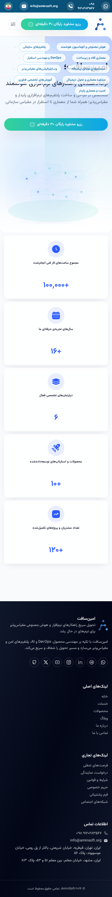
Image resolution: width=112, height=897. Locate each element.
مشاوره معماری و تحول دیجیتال (86, 79)
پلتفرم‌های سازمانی (34, 47)
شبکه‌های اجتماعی (94, 802)
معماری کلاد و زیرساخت (90, 58)
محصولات (101, 711)
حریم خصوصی (97, 787)
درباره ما (102, 726)
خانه (105, 697)
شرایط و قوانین (97, 780)
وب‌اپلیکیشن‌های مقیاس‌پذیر (39, 69)
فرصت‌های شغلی (95, 765)
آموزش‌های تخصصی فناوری (35, 79)
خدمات (103, 704)
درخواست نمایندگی (94, 773)
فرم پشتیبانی (99, 795)
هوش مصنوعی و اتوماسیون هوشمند (83, 47)
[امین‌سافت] (100, 24)
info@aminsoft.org (86, 840)
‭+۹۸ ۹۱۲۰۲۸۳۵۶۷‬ (89, 833)
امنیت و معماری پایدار (92, 90)
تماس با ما (100, 733)
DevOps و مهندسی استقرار (44, 58)
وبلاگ (104, 718)
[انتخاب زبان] (8, 6)
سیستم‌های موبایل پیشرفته (88, 69)
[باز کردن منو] (13, 24)
